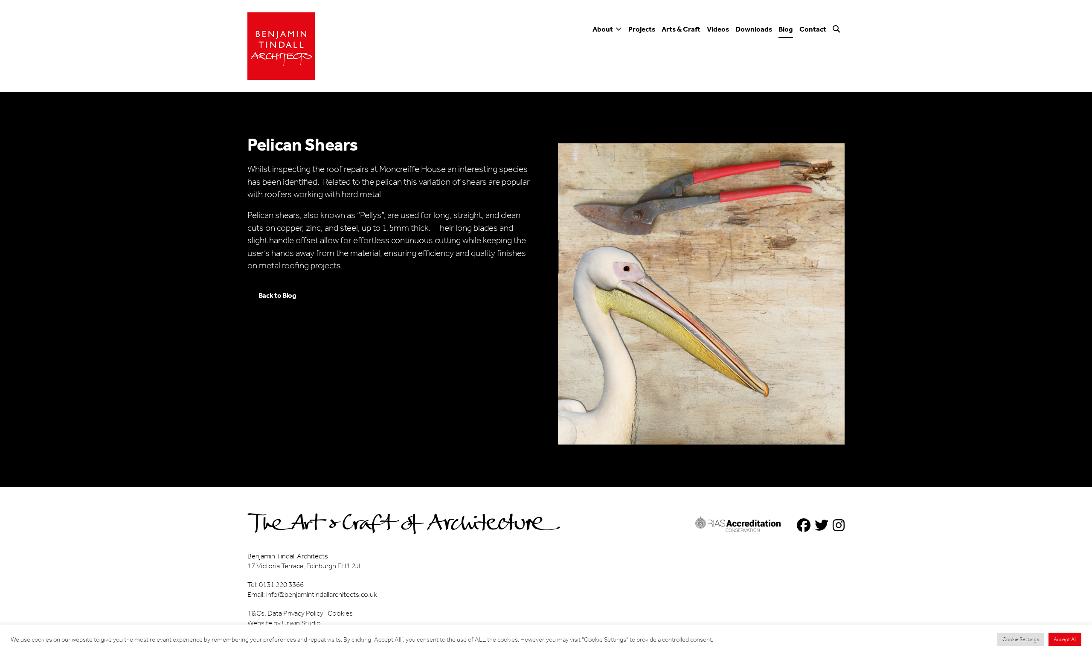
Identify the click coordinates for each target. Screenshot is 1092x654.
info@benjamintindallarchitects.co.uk (321, 594)
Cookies (340, 613)
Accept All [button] (1065, 639)
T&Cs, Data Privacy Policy (285, 613)
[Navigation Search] (837, 32)
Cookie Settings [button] (1020, 639)
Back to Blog (277, 295)
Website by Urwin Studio (284, 623)
